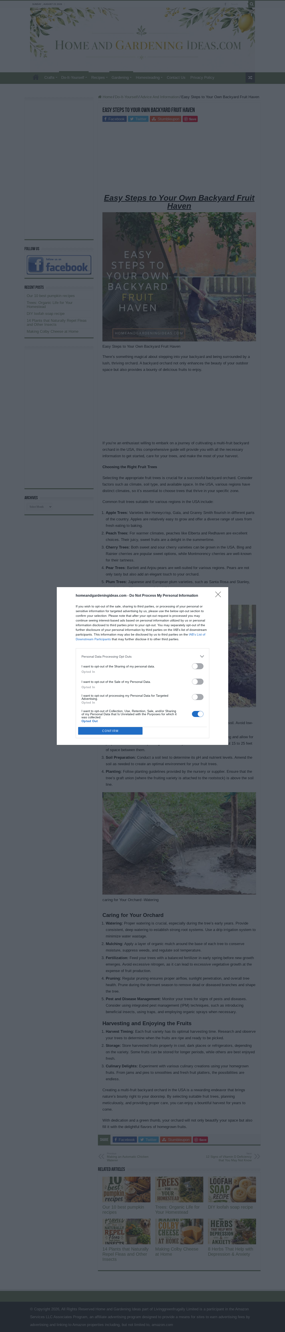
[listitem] (142, 656)
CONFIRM (110, 731)
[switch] (198, 666)
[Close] (219, 596)
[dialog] (142, 666)
